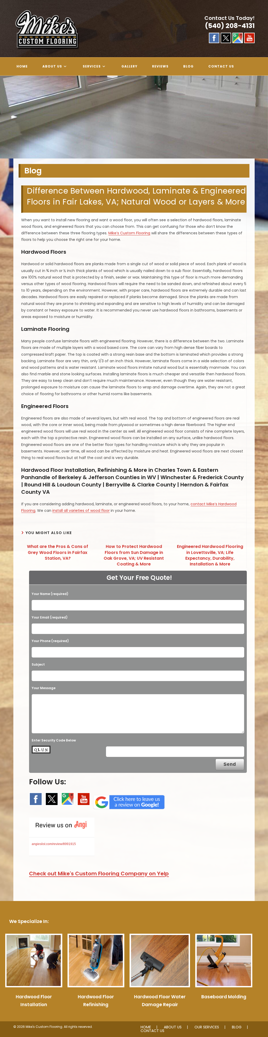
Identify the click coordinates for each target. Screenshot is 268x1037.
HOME (146, 1027)
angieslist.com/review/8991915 (54, 844)
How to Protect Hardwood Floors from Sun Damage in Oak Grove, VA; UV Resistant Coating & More (134, 555)
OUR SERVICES (206, 1027)
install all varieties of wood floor (81, 510)
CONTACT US (152, 1030)
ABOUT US (173, 1027)
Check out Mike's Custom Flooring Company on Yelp (99, 873)
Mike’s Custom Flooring (129, 233)
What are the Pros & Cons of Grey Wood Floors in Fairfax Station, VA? (57, 552)
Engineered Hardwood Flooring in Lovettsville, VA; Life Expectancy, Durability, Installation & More (210, 555)
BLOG (237, 1027)
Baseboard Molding (223, 997)
